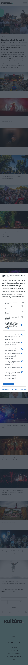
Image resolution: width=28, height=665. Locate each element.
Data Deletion (5, 389)
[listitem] (14, 303)
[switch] (22, 306)
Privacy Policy (22, 389)
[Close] (25, 275)
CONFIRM (8, 384)
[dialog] (14, 332)
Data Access (14, 389)
